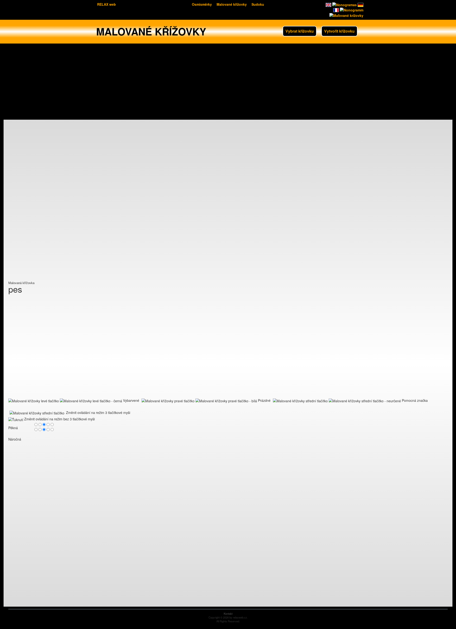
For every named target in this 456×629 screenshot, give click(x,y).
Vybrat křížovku (299, 31)
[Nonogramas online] (344, 4)
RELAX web (106, 4)
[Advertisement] (228, 81)
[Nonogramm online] (360, 4)
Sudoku (258, 4)
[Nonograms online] (328, 4)
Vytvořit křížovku (339, 31)
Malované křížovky (232, 4)
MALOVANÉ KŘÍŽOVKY (151, 31)
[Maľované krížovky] (345, 14)
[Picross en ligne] (335, 9)
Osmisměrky (202, 4)
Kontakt (228, 613)
